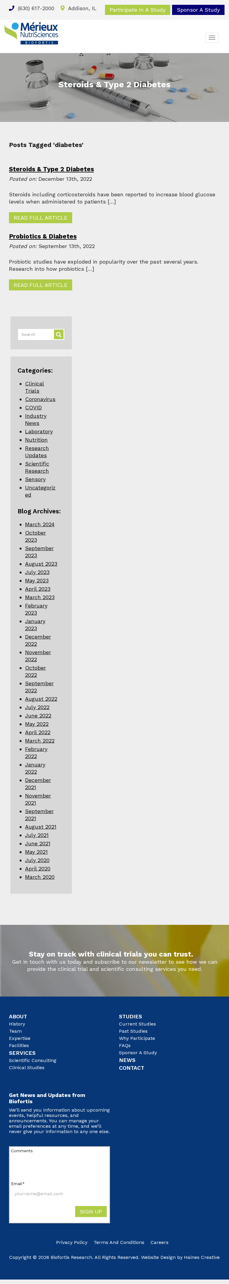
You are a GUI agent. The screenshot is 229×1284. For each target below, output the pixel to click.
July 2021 (37, 835)
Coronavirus (40, 399)
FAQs (125, 1045)
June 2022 (38, 715)
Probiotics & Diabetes (43, 236)
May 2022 (37, 724)
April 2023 (37, 589)
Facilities (19, 1045)
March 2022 (40, 740)
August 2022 (41, 699)
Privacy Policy (71, 1242)
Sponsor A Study (198, 10)
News (127, 1060)
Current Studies (137, 1024)
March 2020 (40, 877)
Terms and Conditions (119, 1242)
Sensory (35, 479)
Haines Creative (202, 1257)
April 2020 (37, 868)
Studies (130, 1016)
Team (15, 1031)
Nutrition (36, 440)
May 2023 (37, 580)
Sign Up (91, 1211)
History (17, 1024)
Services (22, 1053)
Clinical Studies (26, 1067)
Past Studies (133, 1031)
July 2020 (37, 860)
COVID (33, 407)
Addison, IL (81, 8)
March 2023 (40, 597)
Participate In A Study (137, 10)
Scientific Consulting (32, 1060)
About (18, 1016)
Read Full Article (40, 218)
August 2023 (41, 564)
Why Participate (137, 1038)
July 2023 (37, 572)
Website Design (158, 1257)
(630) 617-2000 (35, 8)
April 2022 (37, 732)
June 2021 (37, 843)
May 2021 (36, 852)
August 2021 (40, 827)
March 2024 (40, 524)
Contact (131, 1068)
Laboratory (39, 431)
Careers (159, 1242)
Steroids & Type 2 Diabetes (51, 169)
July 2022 (37, 707)
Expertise (19, 1038)
